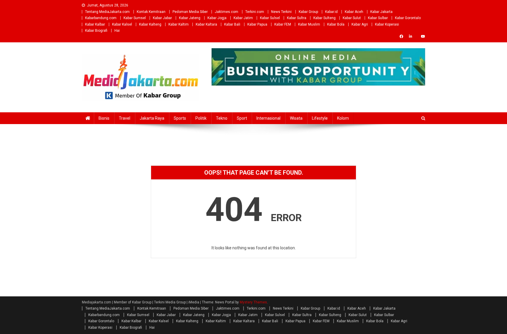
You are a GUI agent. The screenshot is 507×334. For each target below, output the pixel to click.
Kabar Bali (232, 24)
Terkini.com (254, 12)
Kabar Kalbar (95, 24)
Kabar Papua (257, 24)
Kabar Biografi (96, 31)
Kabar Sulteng (324, 18)
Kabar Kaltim (178, 24)
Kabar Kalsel (122, 24)
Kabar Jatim (243, 18)
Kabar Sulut (352, 18)
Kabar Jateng (189, 18)
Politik (201, 118)
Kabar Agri (359, 24)
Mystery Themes (253, 302)
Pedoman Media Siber (190, 12)
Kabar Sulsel (270, 18)
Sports (180, 118)
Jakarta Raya (152, 118)
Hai (117, 31)
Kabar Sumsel (135, 18)
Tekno (221, 118)
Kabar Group (308, 12)
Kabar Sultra (296, 18)
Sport (242, 118)
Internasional (268, 118)
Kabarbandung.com (100, 18)
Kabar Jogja (217, 18)
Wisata (296, 118)
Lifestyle (320, 118)
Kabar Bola (335, 24)
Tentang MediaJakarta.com (107, 12)
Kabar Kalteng (150, 24)
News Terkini (281, 12)
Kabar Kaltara (206, 24)
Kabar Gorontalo (408, 18)
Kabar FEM (282, 24)
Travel (124, 118)
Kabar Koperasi (387, 24)
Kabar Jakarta (381, 12)
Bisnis (104, 118)
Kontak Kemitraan (151, 12)
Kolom (343, 118)
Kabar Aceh (354, 12)
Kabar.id (331, 12)
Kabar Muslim (309, 24)
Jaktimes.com (226, 12)
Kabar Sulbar (378, 18)
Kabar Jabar (162, 18)
